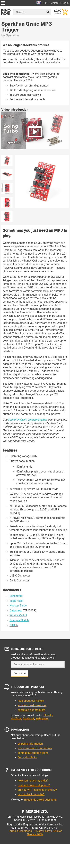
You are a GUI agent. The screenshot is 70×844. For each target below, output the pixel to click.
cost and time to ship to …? (34, 785)
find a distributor (27, 757)
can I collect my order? (31, 794)
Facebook (28, 718)
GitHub (14, 625)
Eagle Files (16, 600)
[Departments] (3, 2)
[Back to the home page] (6, 12)
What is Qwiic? (18, 615)
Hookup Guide (18, 605)
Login (65, 3)
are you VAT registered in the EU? (37, 789)
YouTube (16, 718)
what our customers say (32, 705)
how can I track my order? (33, 780)
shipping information (30, 743)
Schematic (16, 595)
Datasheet (16, 610)
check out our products (31, 710)
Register (54, 3)
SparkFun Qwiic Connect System (27, 419)
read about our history (31, 700)
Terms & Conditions (20, 831)
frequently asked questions (40, 799)
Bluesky (48, 715)
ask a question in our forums (35, 748)
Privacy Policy (42, 831)
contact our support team (33, 752)
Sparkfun (12, 35)
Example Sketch (19, 620)
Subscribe (19, 673)
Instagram (42, 718)
